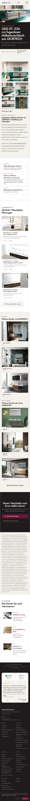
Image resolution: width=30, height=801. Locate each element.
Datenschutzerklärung (21, 795)
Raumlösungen (20, 738)
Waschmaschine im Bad (22, 748)
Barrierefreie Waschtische (19, 745)
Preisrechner (19, 762)
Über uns (18, 771)
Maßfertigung (19, 728)
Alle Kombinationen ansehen (10, 521)
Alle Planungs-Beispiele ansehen (12, 304)
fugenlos (26, 540)
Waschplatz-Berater (20, 143)
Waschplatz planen (6, 783)
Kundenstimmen (20, 767)
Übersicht (4, 725)
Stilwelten (4, 734)
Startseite (3, 51)
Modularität (5, 763)
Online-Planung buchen (22, 765)
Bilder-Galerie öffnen (7, 111)
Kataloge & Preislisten (7, 769)
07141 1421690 (5, 718)
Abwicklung (19, 769)
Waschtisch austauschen (8, 789)
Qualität (4, 757)
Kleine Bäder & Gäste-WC (22, 740)
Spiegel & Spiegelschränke (6, 766)
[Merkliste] (18, 2)
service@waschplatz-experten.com (11, 720)
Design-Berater (5, 736)
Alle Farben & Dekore (7, 775)
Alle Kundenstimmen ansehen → (23, 700)
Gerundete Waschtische (22, 742)
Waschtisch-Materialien (7, 759)
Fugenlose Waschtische (22, 732)
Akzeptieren (25, 798)
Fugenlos (4, 728)
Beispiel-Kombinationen (8, 730)
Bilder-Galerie (21, 78)
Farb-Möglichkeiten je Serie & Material (7, 772)
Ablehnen (18, 798)
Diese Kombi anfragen (12, 516)
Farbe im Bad (5, 732)
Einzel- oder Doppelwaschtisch (6, 786)
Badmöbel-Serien (6, 761)
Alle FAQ (18, 781)
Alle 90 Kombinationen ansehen (15, 485)
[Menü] (27, 2)
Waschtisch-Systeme (21, 730)
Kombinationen (13, 51)
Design (7, 51)
